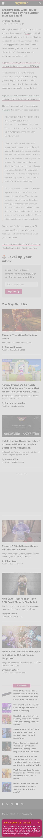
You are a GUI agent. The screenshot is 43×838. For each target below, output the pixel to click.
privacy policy (31, 830)
